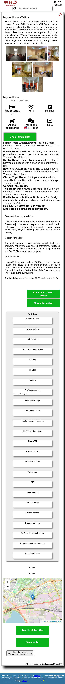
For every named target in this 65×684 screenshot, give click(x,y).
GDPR (24, 681)
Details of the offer (32, 630)
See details (32, 642)
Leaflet (43, 621)
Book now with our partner (43, 294)
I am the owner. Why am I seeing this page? (20, 653)
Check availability (20, 137)
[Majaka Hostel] (16, 54)
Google (37, 676)
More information (43, 303)
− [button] (8, 586)
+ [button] (8, 582)
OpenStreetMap (55, 621)
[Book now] (60, 14)
